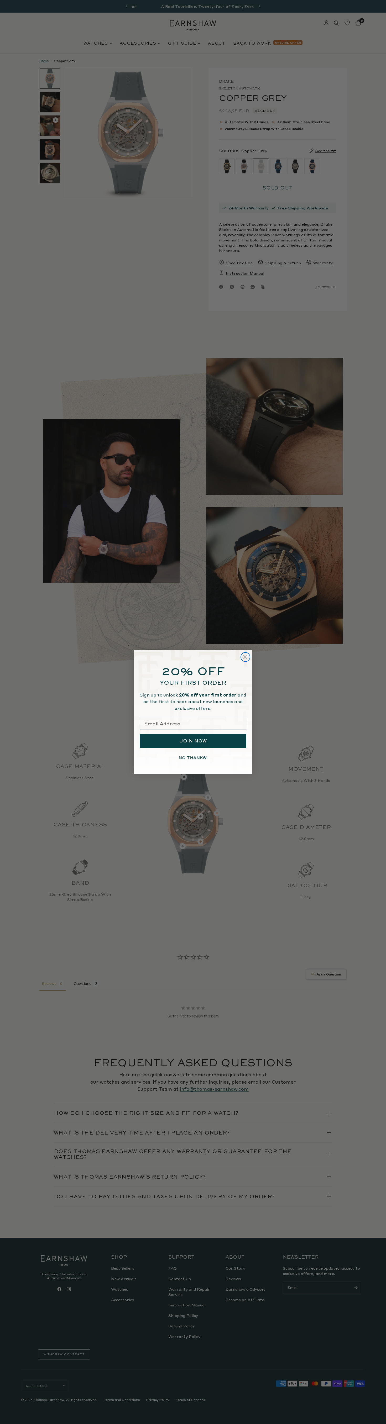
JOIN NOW (193, 741)
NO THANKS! (193, 758)
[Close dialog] (245, 657)
